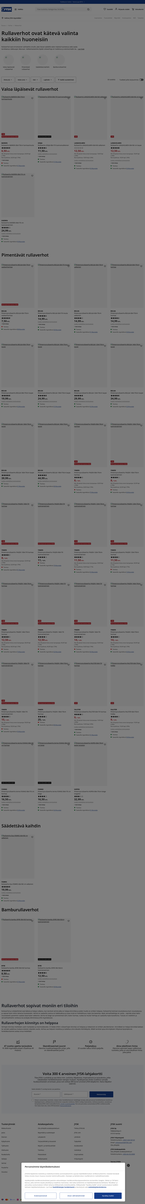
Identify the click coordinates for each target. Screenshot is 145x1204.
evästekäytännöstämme (97, 1187)
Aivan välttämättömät (76, 1196)
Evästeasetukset (40, 1196)
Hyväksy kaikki (108, 1196)
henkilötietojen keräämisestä (63, 1187)
